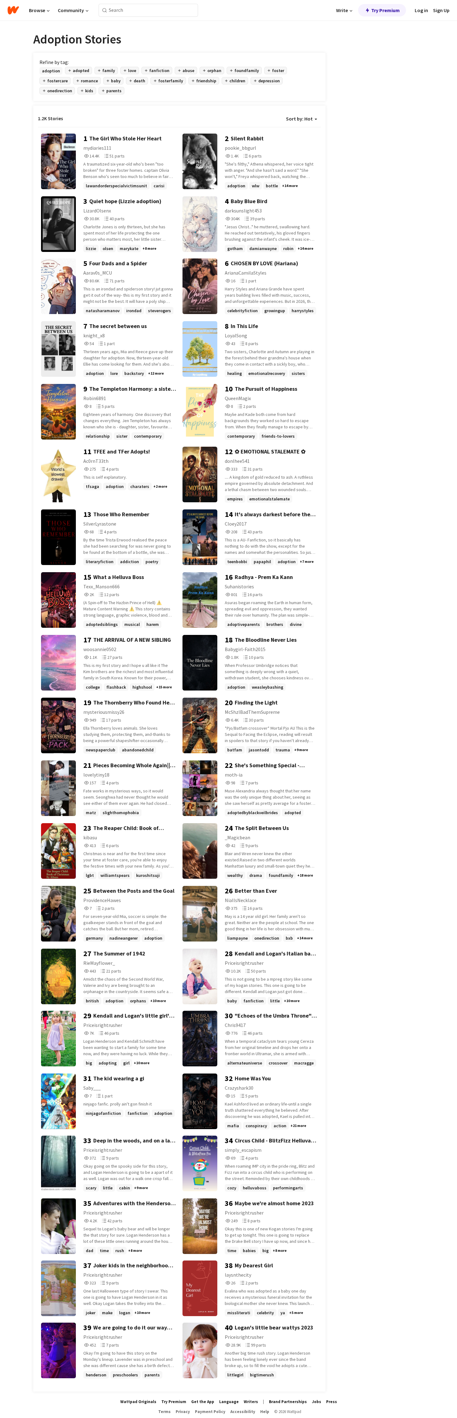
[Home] (13, 10)
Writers (251, 1401)
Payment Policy (210, 1411)
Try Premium (385, 10)
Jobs (316, 1401)
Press (331, 1401)
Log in (421, 10)
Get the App (202, 1401)
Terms (164, 1411)
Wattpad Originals (138, 1401)
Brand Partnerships (288, 1401)
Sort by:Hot (299, 119)
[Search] (105, 10)
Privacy (183, 1411)
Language (229, 1401)
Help (264, 1411)
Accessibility (242, 1411)
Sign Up (441, 10)
